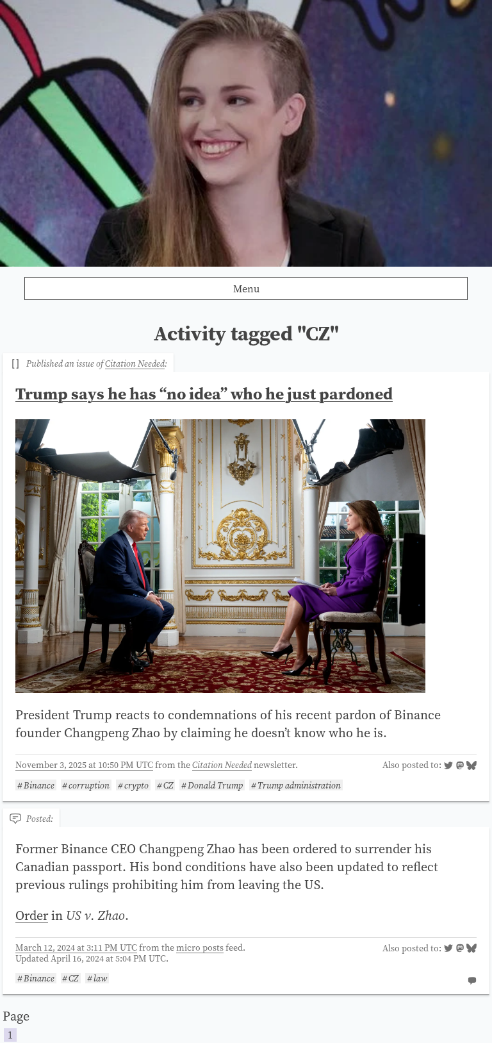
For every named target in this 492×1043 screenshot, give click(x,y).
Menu (246, 288)
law (100, 978)
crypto (136, 785)
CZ (168, 785)
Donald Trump (215, 785)
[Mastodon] (460, 766)
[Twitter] (448, 766)
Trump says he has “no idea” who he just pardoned (204, 393)
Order (31, 915)
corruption (89, 785)
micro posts (200, 947)
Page (16, 1024)
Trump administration (299, 785)
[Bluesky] (471, 766)
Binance (39, 785)
